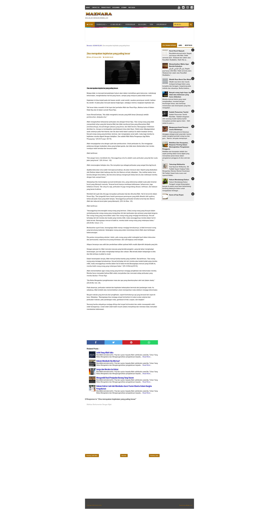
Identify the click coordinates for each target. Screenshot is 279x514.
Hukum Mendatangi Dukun (179, 179)
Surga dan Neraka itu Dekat (107, 369)
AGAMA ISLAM (115, 24)
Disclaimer (115, 7)
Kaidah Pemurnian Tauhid (178, 112)
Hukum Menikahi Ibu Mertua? (108, 361)
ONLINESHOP (161, 24)
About (88, 7)
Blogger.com (189, 505)
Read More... (147, 357)
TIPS (151, 24)
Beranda (124, 455)
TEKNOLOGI (100, 24)
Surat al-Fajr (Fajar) (176, 195)
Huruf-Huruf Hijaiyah (176, 51)
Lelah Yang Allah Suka (104, 352)
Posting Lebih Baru (92, 455)
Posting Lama (154, 455)
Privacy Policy (106, 7)
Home (90, 24)
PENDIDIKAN (130, 24)
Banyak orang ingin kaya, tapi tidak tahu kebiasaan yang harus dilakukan (180, 95)
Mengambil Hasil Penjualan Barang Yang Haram (115, 377)
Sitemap (124, 7)
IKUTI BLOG (131, 7)
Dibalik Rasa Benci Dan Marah (180, 79)
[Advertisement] (154, 15)
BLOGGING (142, 24)
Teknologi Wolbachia (177, 164)
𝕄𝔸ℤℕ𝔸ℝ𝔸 (98, 505)
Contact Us (95, 7)
